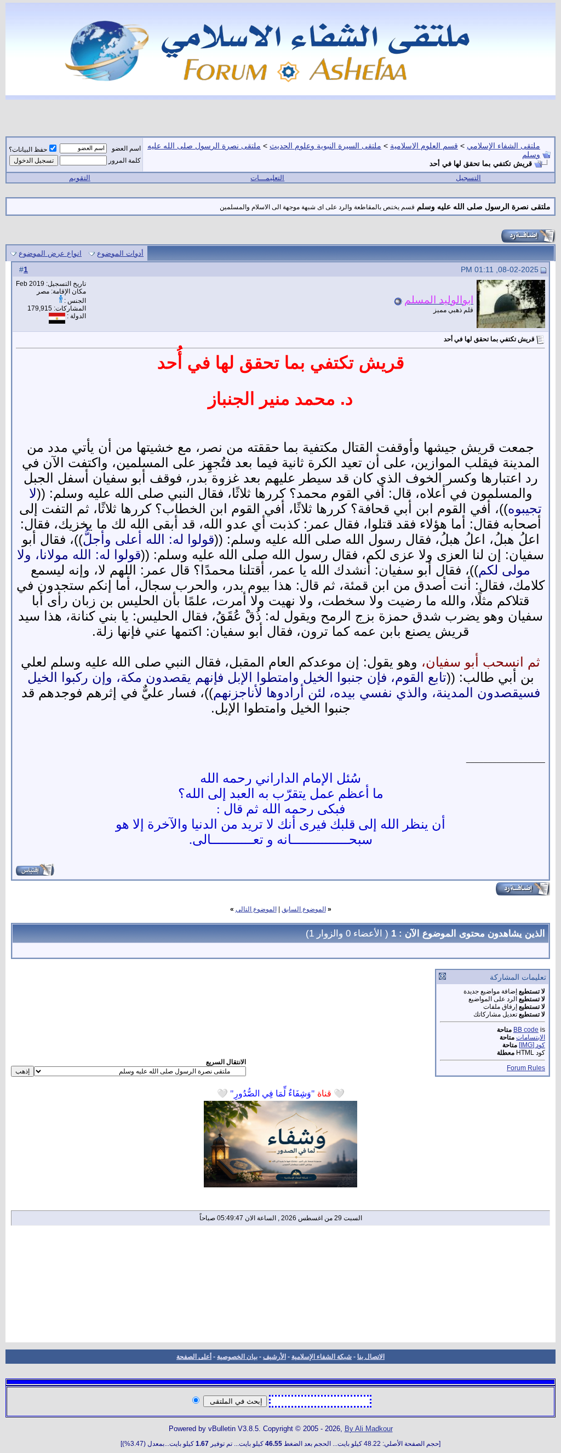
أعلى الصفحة (193, 1356)
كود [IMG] (532, 1045)
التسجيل (468, 178)
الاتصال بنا (371, 1356)
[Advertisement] (280, 1287)
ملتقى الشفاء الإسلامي (503, 145)
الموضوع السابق (304, 909)
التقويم (79, 178)
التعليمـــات (267, 178)
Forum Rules (526, 1068)
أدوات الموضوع (120, 253)
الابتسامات (530, 1037)
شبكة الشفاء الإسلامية (321, 1356)
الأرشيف (274, 1356)
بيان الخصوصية (237, 1356)
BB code (526, 1029)
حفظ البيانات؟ (28, 149)
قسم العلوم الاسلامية (424, 145)
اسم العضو (126, 148)
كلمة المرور (124, 160)
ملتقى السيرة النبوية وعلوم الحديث (325, 145)
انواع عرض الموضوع (50, 253)
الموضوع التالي (256, 909)
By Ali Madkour (369, 1429)
